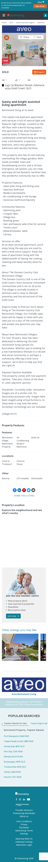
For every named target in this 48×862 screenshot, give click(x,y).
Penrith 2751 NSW (12, 777)
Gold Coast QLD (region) (25, 22)
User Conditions (24, 821)
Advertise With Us (24, 838)
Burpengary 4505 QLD (14, 761)
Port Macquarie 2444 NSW (16, 736)
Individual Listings (24, 841)
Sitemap (24, 833)
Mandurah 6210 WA (13, 756)
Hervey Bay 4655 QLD (14, 746)
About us (24, 816)
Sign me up (39, 6)
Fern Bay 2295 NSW (13, 751)
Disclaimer (24, 827)
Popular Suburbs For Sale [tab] (15, 723)
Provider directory (24, 810)
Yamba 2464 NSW (12, 772)
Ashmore (40, 22)
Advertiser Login (24, 844)
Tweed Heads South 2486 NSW (18, 741)
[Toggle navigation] (4, 15)
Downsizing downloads (24, 813)
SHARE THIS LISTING (24, 495)
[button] (24, 37)
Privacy (24, 824)
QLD (11, 22)
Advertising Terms (24, 830)
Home (4, 22)
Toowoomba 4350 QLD (15, 766)
